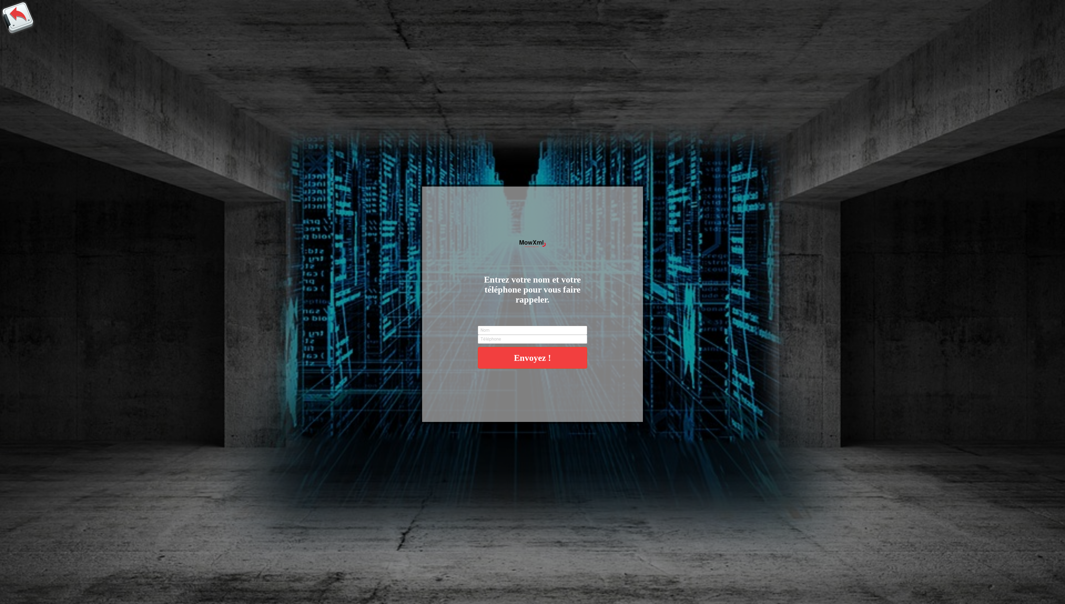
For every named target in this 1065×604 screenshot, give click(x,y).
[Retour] (18, 18)
